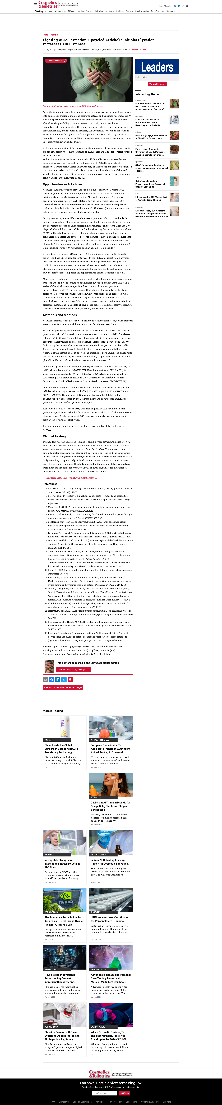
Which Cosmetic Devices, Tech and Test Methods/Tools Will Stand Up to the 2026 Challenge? (109, 1036)
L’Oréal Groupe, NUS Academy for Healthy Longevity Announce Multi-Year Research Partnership (151, 214)
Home (45, 35)
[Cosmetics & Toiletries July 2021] (49, 666)
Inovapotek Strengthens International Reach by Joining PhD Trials (62, 864)
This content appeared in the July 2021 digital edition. (88, 662)
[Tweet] (64, 679)
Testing (54, 35)
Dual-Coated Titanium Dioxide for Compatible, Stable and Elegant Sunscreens (110, 806)
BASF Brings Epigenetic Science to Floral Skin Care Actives (151, 137)
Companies (139, 146)
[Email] (45, 679)
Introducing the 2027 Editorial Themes (151, 198)
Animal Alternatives (100, 740)
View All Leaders (157, 84)
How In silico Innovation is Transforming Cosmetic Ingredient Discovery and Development (60, 978)
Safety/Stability (98, 855)
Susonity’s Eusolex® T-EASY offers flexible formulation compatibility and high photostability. (109, 817)
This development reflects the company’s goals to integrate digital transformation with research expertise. (63, 1047)
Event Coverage (98, 1027)
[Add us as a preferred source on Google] (70, 679)
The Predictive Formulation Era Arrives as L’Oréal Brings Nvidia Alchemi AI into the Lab (64, 921)
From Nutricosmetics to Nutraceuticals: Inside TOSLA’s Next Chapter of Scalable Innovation (150, 122)
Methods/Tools (52, 970)
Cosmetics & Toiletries (137, 50)
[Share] (51, 679)
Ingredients (96, 912)
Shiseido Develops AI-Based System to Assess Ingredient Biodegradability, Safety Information (62, 1036)
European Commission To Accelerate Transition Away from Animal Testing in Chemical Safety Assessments (110, 749)
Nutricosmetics (140, 100)
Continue (125, 1093)
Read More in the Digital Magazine (73, 669)
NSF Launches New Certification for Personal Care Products (110, 919)
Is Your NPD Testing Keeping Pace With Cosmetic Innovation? (110, 862)
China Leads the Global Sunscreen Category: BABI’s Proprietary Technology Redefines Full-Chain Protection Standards (63, 749)
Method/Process (52, 912)
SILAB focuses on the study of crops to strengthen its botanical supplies (151, 168)
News (137, 194)
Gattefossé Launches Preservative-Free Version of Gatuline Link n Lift (150, 184)
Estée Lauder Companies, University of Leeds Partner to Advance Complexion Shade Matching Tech (150, 152)
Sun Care (49, 740)
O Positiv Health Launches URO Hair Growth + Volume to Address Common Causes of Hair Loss (150, 106)
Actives (138, 132)
